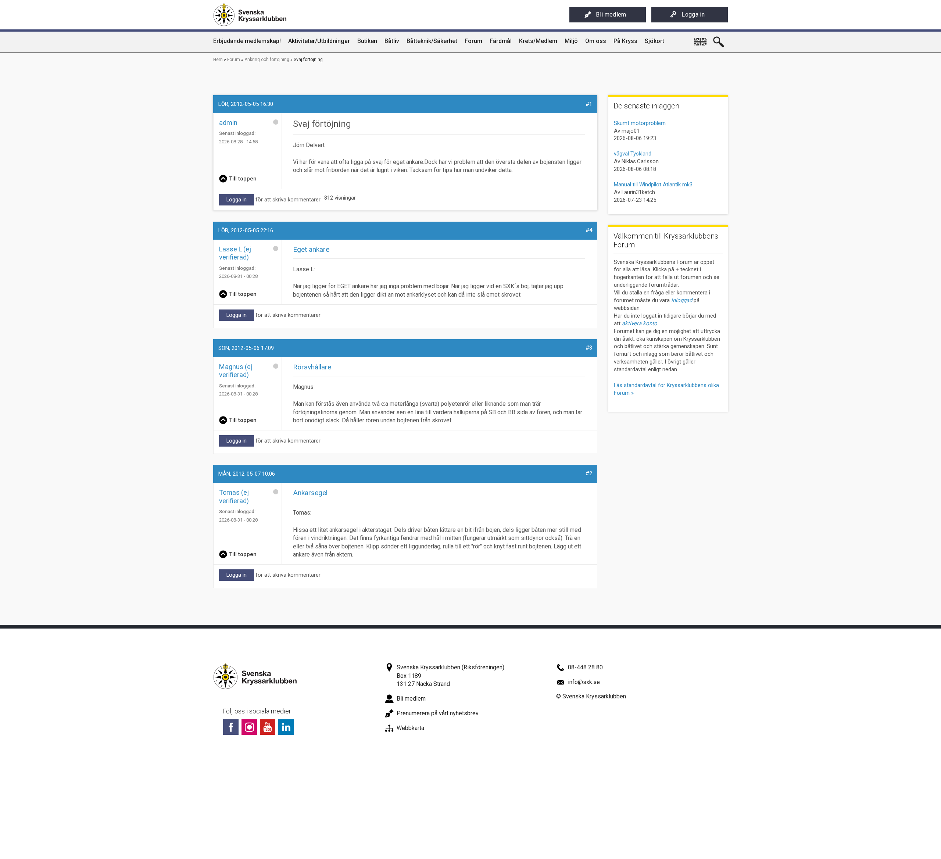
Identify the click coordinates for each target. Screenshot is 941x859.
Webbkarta (410, 727)
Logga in (693, 14)
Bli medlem (611, 14)
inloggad (681, 300)
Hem (218, 59)
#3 (589, 347)
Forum (233, 59)
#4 (589, 230)
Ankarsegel (310, 492)
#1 (589, 104)
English (700, 39)
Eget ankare (311, 249)
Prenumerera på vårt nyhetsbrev (438, 713)
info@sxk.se (584, 682)
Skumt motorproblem (640, 123)
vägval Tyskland (632, 153)
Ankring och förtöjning (266, 59)
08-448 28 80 (585, 667)
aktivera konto (639, 323)
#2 (589, 473)
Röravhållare (312, 367)
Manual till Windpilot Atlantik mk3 (653, 184)
